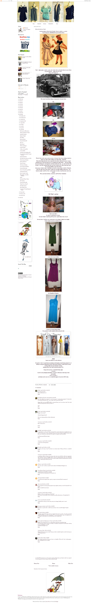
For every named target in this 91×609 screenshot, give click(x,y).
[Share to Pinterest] (55, 384)
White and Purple (23, 145)
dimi (38, 512)
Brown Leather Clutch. (24, 173)
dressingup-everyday (41, 506)
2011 (20, 114)
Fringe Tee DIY (22, 147)
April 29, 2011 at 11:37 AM (46, 430)
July (21, 124)
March (21, 192)
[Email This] (51, 384)
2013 (20, 111)
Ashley (39, 390)
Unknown (39, 464)
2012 (20, 112)
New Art (21, 142)
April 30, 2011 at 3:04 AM (47, 492)
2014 (20, 109)
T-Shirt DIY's (39, 23)
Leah (39, 477)
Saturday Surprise (23, 185)
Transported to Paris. (23, 171)
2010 (20, 197)
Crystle (39, 411)
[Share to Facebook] (54, 384)
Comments (21, 88)
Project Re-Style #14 (23, 182)
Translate (26, 94)
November (22, 117)
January (21, 195)
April (21, 129)
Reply (39, 394)
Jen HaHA (39, 430)
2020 (20, 99)
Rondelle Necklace (23, 134)
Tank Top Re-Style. (23, 156)
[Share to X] (53, 384)
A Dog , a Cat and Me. (24, 149)
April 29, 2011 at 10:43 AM (45, 411)
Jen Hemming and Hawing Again (44, 436)
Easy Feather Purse (23, 187)
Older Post (70, 563)
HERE (53, 359)
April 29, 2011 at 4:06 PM (50, 470)
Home (34, 23)
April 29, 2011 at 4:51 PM (44, 477)
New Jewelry (22, 180)
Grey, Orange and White (24, 166)
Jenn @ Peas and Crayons (42, 397)
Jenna (39, 484)
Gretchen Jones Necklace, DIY (25, 152)
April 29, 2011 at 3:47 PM (46, 464)
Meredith (39, 447)
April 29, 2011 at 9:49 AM (51, 397)
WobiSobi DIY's (50, 23)
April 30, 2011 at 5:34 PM (44, 512)
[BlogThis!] (52, 384)
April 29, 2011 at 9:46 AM (45, 390)
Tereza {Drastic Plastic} (42, 470)
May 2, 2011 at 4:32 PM (45, 537)
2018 (20, 102)
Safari (21, 177)
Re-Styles (44, 23)
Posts (20, 86)
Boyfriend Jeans (23, 139)
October (21, 119)
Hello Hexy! (22, 144)
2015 (20, 107)
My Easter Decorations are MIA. (26, 158)
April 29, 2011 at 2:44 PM (46, 454)
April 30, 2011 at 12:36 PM (50, 506)
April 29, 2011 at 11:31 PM (44, 484)
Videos (57, 23)
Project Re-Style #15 (23, 168)
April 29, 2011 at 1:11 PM (45, 447)
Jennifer (39, 537)
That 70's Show (22, 163)
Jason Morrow (48, 601)
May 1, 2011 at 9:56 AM (46, 530)
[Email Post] (49, 384)
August (21, 122)
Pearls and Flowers (23, 161)
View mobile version (53, 565)
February (22, 193)
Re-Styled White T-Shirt (24, 179)
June (21, 126)
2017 (20, 104)
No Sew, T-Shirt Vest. (26, 78)
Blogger (57, 601)
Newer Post (36, 563)
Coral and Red (22, 150)
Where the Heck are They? (25, 132)
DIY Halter (22, 137)
